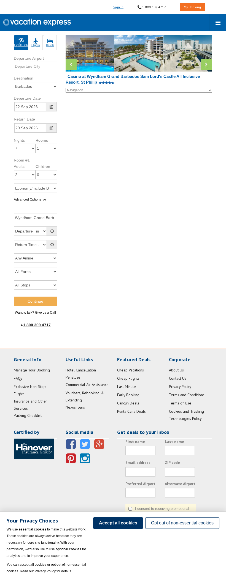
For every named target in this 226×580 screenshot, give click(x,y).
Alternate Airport (180, 483)
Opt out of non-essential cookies (182, 523)
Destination (23, 78)
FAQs (18, 378)
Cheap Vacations (130, 370)
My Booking (192, 7)
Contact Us (177, 378)
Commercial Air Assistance (87, 384)
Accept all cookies (118, 523)
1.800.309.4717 (153, 7)
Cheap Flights (128, 378)
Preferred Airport (140, 483)
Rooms (42, 140)
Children (43, 166)
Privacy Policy (180, 386)
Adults (19, 166)
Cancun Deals (128, 403)
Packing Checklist (28, 415)
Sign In (118, 7)
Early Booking (128, 394)
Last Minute (126, 386)
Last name (174, 441)
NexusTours (75, 407)
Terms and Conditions (187, 394)
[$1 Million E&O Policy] (34, 448)
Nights (19, 140)
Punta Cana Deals (131, 411)
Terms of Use (180, 403)
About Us (176, 370)
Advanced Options (27, 199)
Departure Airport (29, 58)
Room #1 (22, 160)
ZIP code (172, 462)
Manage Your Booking (32, 370)
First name (135, 441)
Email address (137, 462)
